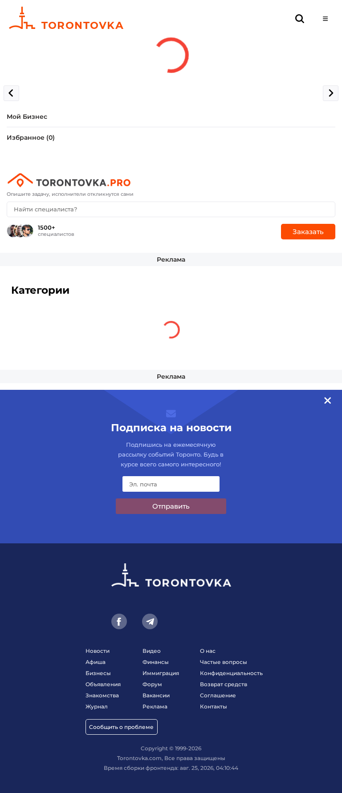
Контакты (213, 706)
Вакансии (156, 695)
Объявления (103, 684)
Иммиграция (160, 673)
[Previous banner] (11, 93)
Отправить (171, 506)
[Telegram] (150, 621)
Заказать (308, 231)
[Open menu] (325, 19)
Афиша (96, 662)
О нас (208, 650)
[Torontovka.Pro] (171, 180)
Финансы (155, 662)
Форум (152, 684)
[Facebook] (119, 621)
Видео (151, 650)
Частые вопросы (223, 662)
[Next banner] (330, 93)
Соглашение (218, 695)
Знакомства (102, 695)
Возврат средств (223, 684)
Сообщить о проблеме (121, 727)
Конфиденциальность (231, 673)
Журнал (97, 706)
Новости (98, 650)
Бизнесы (98, 673)
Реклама (171, 259)
